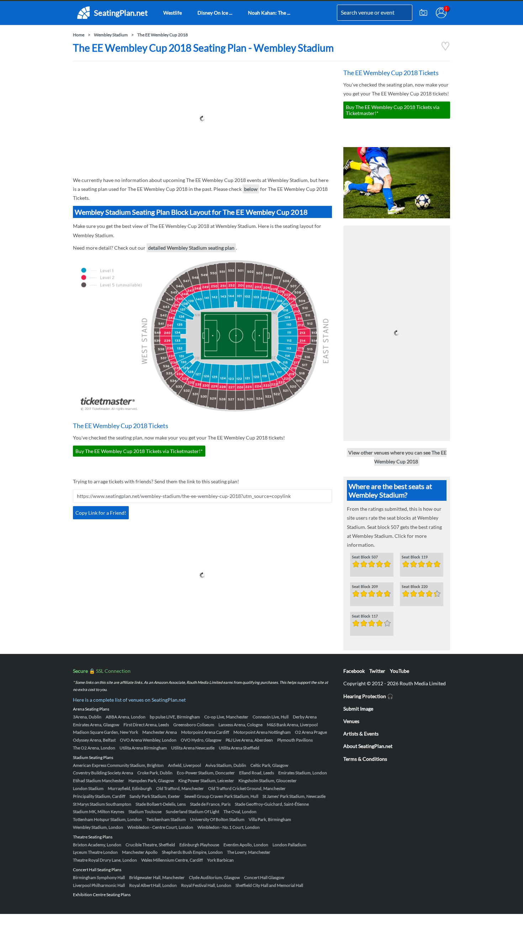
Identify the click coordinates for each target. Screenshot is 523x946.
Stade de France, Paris (210, 804)
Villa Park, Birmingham (270, 819)
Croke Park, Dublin (155, 772)
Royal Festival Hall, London (206, 885)
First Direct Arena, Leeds (146, 724)
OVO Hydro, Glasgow (201, 740)
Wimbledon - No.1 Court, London (228, 827)
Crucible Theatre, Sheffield (150, 844)
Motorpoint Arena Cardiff (205, 732)
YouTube (399, 671)
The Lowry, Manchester (248, 852)
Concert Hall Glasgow (264, 877)
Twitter (377, 671)
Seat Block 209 (365, 587)
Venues (351, 721)
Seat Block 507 (365, 557)
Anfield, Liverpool (184, 765)
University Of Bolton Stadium (217, 819)
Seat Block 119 (415, 557)
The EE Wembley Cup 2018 (162, 34)
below (251, 189)
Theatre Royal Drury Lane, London (105, 860)
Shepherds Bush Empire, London (192, 852)
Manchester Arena (159, 732)
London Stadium (88, 788)
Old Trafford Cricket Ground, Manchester (247, 788)
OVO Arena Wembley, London (148, 740)
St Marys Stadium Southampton (102, 804)
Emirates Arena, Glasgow (96, 724)
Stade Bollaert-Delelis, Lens (161, 804)
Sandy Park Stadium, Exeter (155, 796)
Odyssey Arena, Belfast (94, 740)
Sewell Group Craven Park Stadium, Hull (221, 796)
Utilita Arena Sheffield (239, 747)
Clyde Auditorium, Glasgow (214, 877)
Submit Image (358, 709)
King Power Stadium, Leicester (206, 780)
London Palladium (289, 844)
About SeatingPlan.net (367, 746)
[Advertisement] (202, 118)
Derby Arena (305, 716)
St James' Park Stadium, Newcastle (294, 796)
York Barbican (220, 860)
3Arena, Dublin (87, 716)
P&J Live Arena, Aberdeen (249, 740)
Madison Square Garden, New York (105, 732)
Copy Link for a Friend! (100, 513)
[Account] (441, 13)
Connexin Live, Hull (271, 716)
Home (78, 34)
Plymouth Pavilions (295, 740)
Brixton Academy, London (97, 844)
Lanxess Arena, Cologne (240, 724)
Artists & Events (361, 734)
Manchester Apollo (140, 852)
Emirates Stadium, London (302, 772)
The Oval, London (240, 811)
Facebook (354, 671)
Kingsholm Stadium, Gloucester (267, 780)
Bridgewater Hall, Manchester (157, 877)
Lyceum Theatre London (95, 852)
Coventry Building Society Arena (103, 772)
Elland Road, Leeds (256, 772)
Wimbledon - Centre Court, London (160, 827)
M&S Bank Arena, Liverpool (292, 724)
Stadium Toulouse (145, 811)
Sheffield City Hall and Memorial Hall (269, 885)
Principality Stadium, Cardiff (99, 796)
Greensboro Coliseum (193, 724)
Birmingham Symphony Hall (99, 877)
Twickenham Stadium (166, 819)
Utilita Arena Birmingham (143, 747)
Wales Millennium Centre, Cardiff (172, 860)
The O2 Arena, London (94, 747)
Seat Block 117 (365, 616)
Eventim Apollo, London (245, 844)
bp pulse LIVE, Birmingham (175, 716)
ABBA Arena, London (126, 716)
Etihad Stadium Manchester (98, 780)
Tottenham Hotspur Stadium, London (107, 819)
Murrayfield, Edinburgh (130, 788)
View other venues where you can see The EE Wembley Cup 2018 (397, 456)
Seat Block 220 (415, 587)
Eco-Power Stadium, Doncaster (206, 772)
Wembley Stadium (111, 34)
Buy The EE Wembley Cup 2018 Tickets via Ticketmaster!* (139, 451)
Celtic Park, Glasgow (269, 765)
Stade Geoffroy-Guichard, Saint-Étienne (272, 804)
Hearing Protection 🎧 (368, 696)
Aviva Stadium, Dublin (225, 765)
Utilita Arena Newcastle (193, 747)
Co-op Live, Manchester (226, 716)
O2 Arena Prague (311, 732)
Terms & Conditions (365, 759)
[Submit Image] (423, 13)
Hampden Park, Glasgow (151, 780)
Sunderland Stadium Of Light (192, 811)
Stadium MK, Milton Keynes (98, 811)
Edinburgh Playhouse (199, 844)
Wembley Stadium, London (98, 827)
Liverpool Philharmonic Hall (99, 885)
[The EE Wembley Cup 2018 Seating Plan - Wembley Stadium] (445, 49)
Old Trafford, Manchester (180, 788)
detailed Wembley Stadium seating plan (191, 248)
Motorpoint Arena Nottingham (262, 732)
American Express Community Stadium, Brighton (118, 765)
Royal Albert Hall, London (153, 885)
